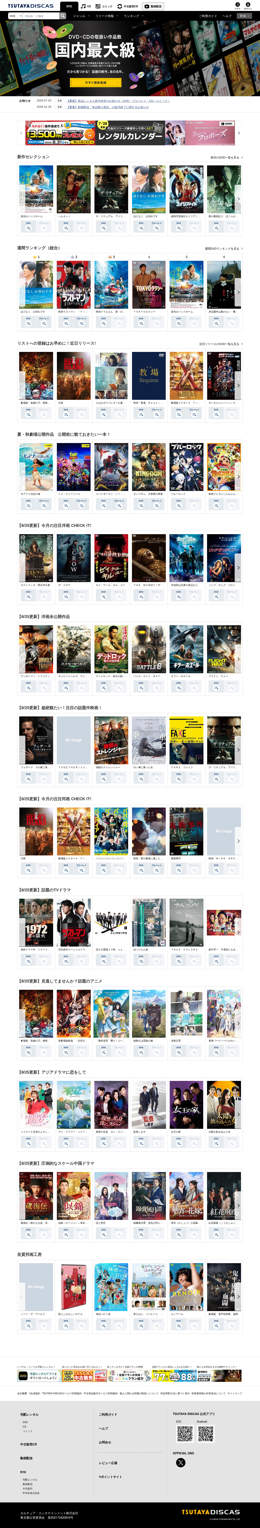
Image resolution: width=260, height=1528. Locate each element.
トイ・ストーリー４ (69, 494)
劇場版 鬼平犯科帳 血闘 (223, 1314)
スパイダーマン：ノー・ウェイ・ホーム (118, 494)
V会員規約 (34, 1393)
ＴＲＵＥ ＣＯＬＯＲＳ (184, 949)
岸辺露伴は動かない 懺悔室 (224, 311)
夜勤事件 (176, 858)
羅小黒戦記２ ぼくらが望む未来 (227, 216)
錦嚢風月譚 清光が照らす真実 (150, 1223)
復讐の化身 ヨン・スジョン (112, 1131)
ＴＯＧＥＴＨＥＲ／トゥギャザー (76, 767)
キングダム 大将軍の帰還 (148, 494)
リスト (238, 8)
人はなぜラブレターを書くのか (113, 402)
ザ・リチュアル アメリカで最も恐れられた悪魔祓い (125, 216)
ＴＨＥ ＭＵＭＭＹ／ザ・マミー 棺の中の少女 (160, 585)
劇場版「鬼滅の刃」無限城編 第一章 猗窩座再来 (49, 402)
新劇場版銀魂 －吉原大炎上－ (75, 1040)
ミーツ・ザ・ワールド (33, 1314)
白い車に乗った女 (143, 767)
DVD (69, 6)
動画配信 (156, 6)
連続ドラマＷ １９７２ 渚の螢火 (40, 949)
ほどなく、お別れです (145, 216)
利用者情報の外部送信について (209, 1393)
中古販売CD (131, 6)
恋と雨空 (101, 1223)
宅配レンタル (30, 1479)
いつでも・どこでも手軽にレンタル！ (36, 1366)
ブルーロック (178, 494)
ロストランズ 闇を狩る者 (35, 585)
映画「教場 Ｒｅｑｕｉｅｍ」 (150, 402)
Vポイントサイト (110, 1476)
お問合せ (105, 1442)
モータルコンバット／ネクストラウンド (230, 402)
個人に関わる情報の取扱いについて (139, 1393)
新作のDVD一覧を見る (225, 157)
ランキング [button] (131, 16)
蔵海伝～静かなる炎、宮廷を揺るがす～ (43, 1223)
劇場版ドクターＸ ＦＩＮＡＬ (188, 402)
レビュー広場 (108, 1463)
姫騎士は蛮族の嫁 (143, 1040)
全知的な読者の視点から (184, 585)
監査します (139, 1131)
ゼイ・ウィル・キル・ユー (110, 585)
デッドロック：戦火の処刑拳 (112, 676)
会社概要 (22, 1393)
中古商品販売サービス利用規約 (101, 1393)
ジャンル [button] (79, 16)
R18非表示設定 (31, 1493)
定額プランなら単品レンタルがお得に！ (172, 1366)
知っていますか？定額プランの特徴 (125, 1366)
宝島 (60, 402)
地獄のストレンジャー (108, 767)
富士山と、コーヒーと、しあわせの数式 (155, 1314)
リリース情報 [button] (104, 16)
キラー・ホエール (181, 676)
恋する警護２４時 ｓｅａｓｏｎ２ (115, 949)
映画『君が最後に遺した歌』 (149, 858)
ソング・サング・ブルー (222, 585)
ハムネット (64, 216)
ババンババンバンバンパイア (112, 858)
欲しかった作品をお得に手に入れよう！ (82, 1366)
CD (89, 6)
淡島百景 (176, 1040)
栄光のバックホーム (32, 216)
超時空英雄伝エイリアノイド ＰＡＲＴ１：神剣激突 (200, 216)
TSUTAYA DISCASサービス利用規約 (62, 1393)
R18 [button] (243, 16)
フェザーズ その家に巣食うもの (39, 767)
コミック (107, 6)
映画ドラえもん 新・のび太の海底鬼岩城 (119, 311)
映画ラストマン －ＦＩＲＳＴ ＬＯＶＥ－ (82, 311)
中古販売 (27, 1488)
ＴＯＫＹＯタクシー (144, 311)
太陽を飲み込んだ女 (220, 1131)
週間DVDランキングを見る (222, 248)
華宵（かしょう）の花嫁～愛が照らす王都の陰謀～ (199, 1223)
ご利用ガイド (208, 16)
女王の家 (176, 1131)
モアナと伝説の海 (30, 494)
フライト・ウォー (218, 676)
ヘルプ (227, 16)
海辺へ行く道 (103, 1314)
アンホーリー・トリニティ (35, 676)
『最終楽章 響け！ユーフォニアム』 (116, 1040)
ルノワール (177, 1314)
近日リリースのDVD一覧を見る (219, 344)
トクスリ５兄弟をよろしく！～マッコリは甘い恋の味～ (51, 1131)
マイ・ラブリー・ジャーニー (74, 1131)
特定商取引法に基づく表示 (175, 1393)
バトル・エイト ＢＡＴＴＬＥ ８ (152, 676)
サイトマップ (235, 1393)
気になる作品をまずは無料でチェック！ (217, 1366)
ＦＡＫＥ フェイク (182, 767)
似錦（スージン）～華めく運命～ (76, 1223)
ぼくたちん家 (140, 949)
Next (239, 199)
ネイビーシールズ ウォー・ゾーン (77, 676)
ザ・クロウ (64, 585)
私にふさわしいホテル (70, 1314)
